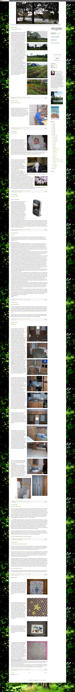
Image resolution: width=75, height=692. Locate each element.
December (54, 135)
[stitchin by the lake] (54, 64)
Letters (14, 300)
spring (14, 98)
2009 (53, 134)
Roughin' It (13, 324)
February (54, 165)
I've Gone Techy (14, 196)
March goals (15, 670)
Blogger (45, 680)
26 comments (26, 229)
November (54, 137)
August (54, 141)
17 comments (26, 190)
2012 (53, 130)
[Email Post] (28, 97)
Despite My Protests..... (16, 102)
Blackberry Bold (16, 230)
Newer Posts (13, 672)
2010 (53, 133)
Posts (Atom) (17, 674)
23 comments (25, 669)
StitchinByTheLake (17, 97)
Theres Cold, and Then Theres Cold (19, 544)
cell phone (15, 539)
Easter (17, 539)
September (54, 140)
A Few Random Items (16, 506)
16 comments (26, 127)
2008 (53, 168)
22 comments (26, 97)
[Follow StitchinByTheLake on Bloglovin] (55, 37)
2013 (53, 128)
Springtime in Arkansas (16, 29)
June (53, 144)
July (53, 143)
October (54, 138)
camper (15, 502)
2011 (53, 131)
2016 (53, 124)
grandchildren (21, 539)
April (53, 147)
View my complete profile (54, 89)
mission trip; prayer (16, 128)
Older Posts (45, 672)
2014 (53, 127)
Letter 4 (12, 234)
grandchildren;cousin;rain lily (18, 191)
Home (29, 672)
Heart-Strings (14, 133)
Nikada (39, 680)
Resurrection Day (15, 304)
